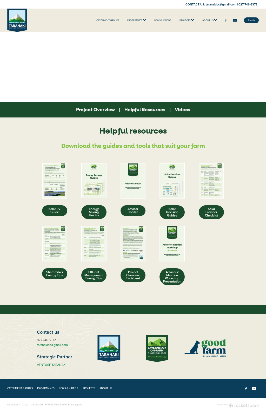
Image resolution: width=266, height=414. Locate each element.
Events (251, 20)
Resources (144, 110)
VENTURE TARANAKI (51, 365)
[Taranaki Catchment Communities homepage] (32, 20)
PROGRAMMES (135, 20)
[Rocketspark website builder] (238, 406)
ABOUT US (208, 20)
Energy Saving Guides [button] (94, 212)
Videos (182, 110)
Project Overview (95, 110)
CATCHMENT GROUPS (107, 20)
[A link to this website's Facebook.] (226, 20)
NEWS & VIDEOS (162, 20)
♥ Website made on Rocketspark (63, 404)
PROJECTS (185, 20)
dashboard (37, 404)
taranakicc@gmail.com (221, 4)
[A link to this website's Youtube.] (235, 20)
